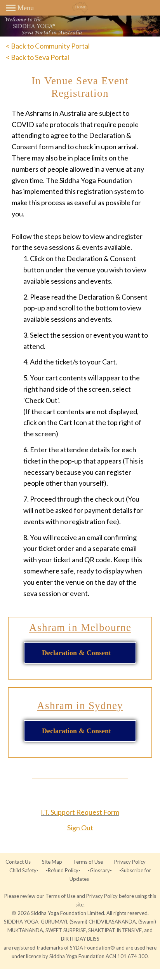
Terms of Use (61, 896)
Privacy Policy (102, 896)
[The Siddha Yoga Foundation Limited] (80, 8)
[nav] (20, 8)
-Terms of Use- (88, 862)
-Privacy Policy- (130, 862)
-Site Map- (52, 862)
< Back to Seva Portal (37, 57)
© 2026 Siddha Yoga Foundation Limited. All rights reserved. (80, 913)
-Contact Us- (18, 862)
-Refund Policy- (63, 870)
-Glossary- (100, 870)
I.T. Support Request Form (80, 812)
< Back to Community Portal (48, 46)
